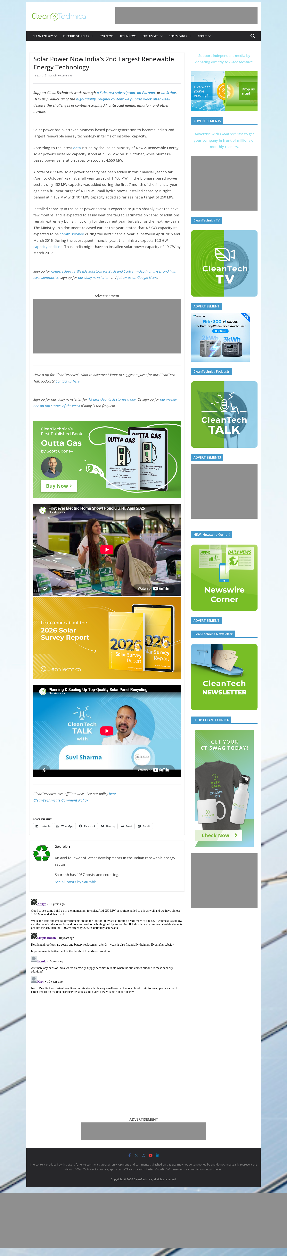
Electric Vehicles (76, 36)
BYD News (106, 36)
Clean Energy (43, 36)
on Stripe (168, 92)
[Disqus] (106, 946)
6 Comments (65, 75)
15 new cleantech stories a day (112, 399)
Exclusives (150, 36)
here (112, 793)
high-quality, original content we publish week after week (123, 99)
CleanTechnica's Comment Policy (60, 800)
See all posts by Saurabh (75, 882)
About (202, 36)
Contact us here (67, 381)
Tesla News (128, 36)
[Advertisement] (186, 15)
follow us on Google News (137, 277)
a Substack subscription (116, 92)
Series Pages (178, 36)
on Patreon (146, 92)
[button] (55, 36)
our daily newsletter (93, 277)
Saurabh (52, 75)
